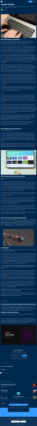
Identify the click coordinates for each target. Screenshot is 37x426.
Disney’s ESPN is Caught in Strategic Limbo (11, 128)
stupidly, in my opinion (22, 223)
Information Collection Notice (18, 407)
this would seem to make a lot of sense (25, 221)
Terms (20, 419)
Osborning (20, 70)
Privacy (18, 419)
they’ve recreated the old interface (18, 285)
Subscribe (30, 1)
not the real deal (6, 146)
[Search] (35, 382)
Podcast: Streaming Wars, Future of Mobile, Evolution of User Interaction (18, 304)
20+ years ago (31, 321)
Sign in (34, 1)
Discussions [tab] (8, 381)
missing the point (23, 124)
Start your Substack (16, 421)
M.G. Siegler (5, 9)
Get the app (23, 421)
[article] (18, 386)
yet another (20, 266)
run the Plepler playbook (9, 225)
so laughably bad (6, 266)
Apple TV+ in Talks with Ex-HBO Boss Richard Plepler (14, 217)
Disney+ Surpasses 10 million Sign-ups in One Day (13, 176)
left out (11, 144)
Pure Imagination (4, 390)
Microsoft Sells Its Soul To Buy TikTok (8, 384)
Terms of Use (23, 357)
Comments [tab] (3, 369)
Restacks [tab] (7, 369)
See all (3, 403)
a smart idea (13, 286)
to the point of (13, 124)
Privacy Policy (26, 407)
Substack (13, 423)
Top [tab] (1, 381)
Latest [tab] (4, 381)
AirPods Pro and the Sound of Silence (10, 312)
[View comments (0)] (5, 12)
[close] (28, 392)
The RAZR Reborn (5, 247)
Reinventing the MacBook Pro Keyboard (10, 39)
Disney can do (15, 212)
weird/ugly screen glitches (15, 290)
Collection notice (24, 419)
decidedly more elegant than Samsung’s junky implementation (19, 265)
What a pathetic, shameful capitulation (7, 385)
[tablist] (5, 370)
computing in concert (13, 310)
